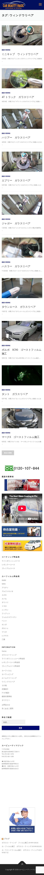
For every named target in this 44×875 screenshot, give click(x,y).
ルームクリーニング (9, 678)
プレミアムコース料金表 (11, 666)
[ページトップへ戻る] (22, 864)
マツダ (4, 632)
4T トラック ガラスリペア (18, 97)
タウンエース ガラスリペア (19, 306)
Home (4, 651)
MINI (4, 584)
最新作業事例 (6, 50)
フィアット (6, 613)
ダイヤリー (6, 700)
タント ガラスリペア (15, 394)
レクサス (5, 635)
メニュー (40, 4)
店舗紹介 (5, 689)
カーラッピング (7, 674)
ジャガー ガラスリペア (16, 223)
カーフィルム (7, 670)
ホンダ (4, 624)
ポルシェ (5, 628)
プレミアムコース (8, 568)
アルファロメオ (7, 591)
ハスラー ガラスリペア (16, 266)
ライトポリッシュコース (11, 561)
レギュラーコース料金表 (11, 662)
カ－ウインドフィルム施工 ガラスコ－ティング (20, 850)
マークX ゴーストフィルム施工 (20, 437)
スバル (4, 599)
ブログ (7, 839)
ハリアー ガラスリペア (16, 137)
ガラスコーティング (9, 655)
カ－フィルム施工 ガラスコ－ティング (16, 846)
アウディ (5, 587)
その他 (4, 685)
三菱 (3, 639)
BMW (4, 580)
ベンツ (4, 621)
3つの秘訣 (5, 693)
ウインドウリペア (8, 682)
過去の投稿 (8, 453)
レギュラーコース (8, 564)
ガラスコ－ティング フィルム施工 (15, 842)
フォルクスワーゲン (9, 617)
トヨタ (4, 606)
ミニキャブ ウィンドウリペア (20, 54)
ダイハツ (5, 602)
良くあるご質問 (7, 708)
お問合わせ (6, 705)
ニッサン (5, 610)
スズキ (4, 595)
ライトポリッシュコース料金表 (13, 658)
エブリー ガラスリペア (16, 180)
